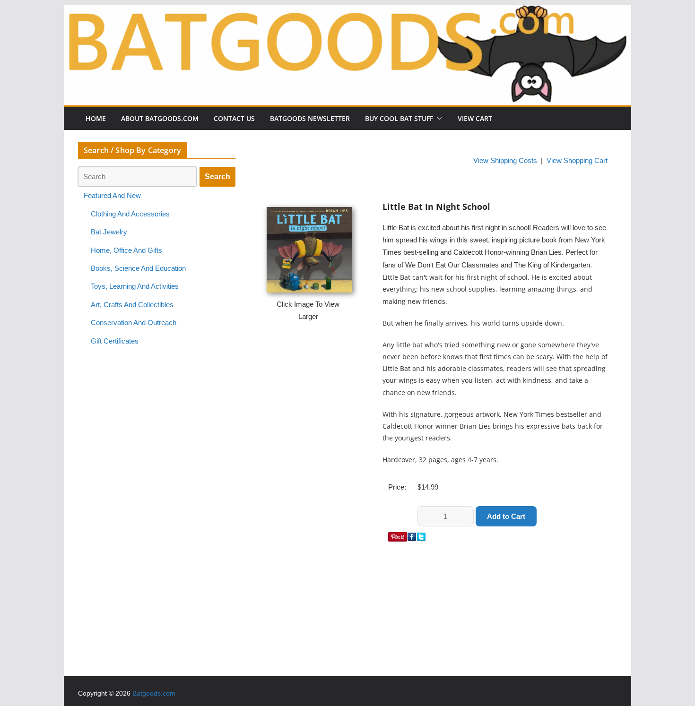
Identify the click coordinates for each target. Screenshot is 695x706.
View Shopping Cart (577, 160)
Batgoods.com (153, 693)
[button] (438, 118)
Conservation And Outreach (133, 323)
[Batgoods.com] (347, 11)
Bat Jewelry (109, 232)
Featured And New (112, 195)
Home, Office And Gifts (126, 250)
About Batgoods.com (160, 118)
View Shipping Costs (505, 160)
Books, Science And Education (138, 268)
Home (96, 118)
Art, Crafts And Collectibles (132, 305)
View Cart (475, 118)
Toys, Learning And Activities (135, 286)
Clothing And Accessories (130, 214)
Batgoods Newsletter (310, 118)
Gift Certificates (115, 341)
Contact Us (234, 118)
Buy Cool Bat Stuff (399, 118)
